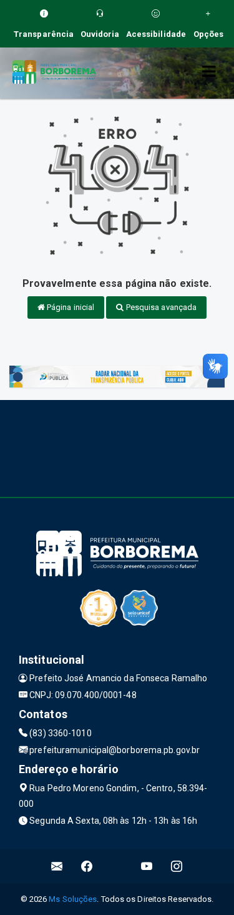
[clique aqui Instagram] (177, 867)
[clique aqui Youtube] (147, 867)
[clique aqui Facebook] (87, 867)
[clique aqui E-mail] (57, 867)
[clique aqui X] (117, 867)
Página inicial (70, 307)
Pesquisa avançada (160, 307)
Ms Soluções (73, 899)
